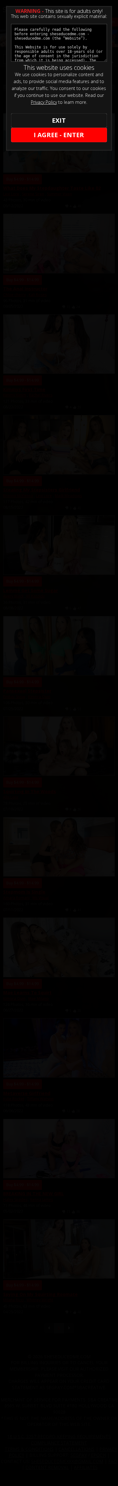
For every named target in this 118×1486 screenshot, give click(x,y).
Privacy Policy (44, 102)
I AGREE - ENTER (59, 135)
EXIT (59, 120)
